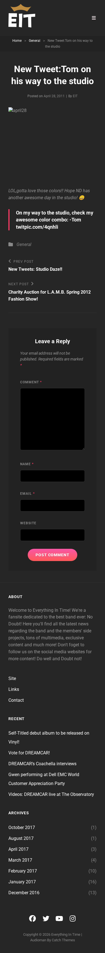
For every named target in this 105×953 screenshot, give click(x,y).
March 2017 (20, 860)
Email (27, 494)
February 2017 (22, 871)
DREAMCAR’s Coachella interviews (42, 763)
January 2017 (22, 881)
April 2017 (18, 849)
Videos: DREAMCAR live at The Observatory (51, 794)
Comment (31, 382)
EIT (75, 96)
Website (28, 523)
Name (27, 464)
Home (17, 41)
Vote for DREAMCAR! (29, 752)
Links (13, 689)
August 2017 (21, 838)
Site (12, 678)
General (34, 41)
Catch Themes (63, 940)
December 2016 (23, 892)
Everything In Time (65, 934)
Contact (16, 700)
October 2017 (21, 827)
